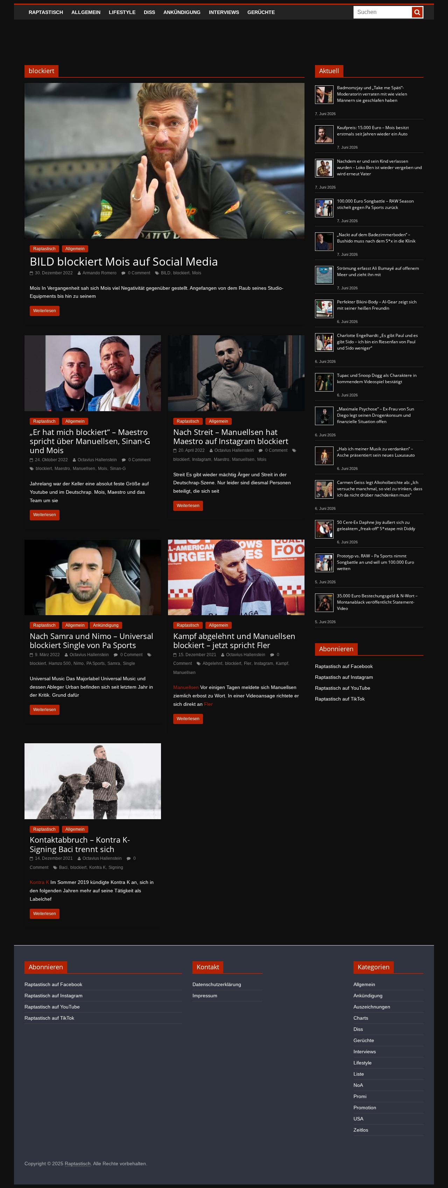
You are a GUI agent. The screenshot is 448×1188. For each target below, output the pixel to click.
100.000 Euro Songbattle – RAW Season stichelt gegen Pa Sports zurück (375, 204)
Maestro (62, 468)
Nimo (79, 663)
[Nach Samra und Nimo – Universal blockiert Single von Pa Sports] (92, 544)
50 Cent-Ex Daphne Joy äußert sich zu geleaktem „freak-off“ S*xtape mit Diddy (376, 525)
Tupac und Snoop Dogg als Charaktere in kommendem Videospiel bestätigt (376, 378)
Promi (360, 1096)
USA (358, 1119)
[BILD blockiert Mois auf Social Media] (164, 87)
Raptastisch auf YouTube (342, 688)
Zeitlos (361, 1130)
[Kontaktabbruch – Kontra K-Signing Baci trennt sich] (92, 748)
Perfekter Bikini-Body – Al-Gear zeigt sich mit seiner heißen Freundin (376, 305)
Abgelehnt (212, 663)
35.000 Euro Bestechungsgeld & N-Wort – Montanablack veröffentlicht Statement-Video (377, 602)
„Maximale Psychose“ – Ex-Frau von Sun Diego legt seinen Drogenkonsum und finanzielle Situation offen (375, 415)
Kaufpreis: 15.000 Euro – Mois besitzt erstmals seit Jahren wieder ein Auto (373, 131)
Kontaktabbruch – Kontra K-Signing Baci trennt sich (80, 844)
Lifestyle (122, 12)
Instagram (201, 459)
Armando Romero (100, 272)
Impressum (204, 995)
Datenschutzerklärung (216, 984)
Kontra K (97, 867)
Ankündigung (182, 12)
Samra (113, 663)
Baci (63, 867)
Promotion (365, 1107)
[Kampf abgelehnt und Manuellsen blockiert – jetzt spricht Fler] (236, 544)
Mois (196, 272)
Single (129, 663)
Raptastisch (46, 12)
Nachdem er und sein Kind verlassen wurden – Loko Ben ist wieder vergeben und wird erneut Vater (379, 167)
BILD (165, 272)
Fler (247, 663)
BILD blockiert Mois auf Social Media (124, 261)
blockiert (181, 272)
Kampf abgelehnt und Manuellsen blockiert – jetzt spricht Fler (234, 640)
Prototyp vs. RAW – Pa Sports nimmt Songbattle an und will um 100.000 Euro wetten (375, 562)
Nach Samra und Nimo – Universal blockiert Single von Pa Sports (91, 640)
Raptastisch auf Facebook (344, 666)
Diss (149, 12)
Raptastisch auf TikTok (340, 699)
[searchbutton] (417, 12)
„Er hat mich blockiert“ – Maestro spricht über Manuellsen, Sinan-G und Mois (90, 441)
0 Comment (138, 272)
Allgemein (85, 12)
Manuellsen (84, 468)
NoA (358, 1085)
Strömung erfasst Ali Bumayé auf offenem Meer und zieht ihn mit (378, 271)
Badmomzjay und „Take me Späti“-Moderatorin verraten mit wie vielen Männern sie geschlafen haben (372, 94)
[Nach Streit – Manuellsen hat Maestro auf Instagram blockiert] (236, 340)
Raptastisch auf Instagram (344, 677)
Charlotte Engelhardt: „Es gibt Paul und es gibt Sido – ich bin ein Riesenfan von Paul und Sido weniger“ (377, 341)
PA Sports (95, 663)
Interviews (224, 12)
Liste (359, 1074)
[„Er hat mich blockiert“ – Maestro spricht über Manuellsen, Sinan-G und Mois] (92, 340)
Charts (361, 1018)
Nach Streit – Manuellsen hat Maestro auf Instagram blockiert (230, 436)
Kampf (282, 663)
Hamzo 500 (60, 663)
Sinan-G (118, 468)
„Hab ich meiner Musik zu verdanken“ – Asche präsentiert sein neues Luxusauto (376, 452)
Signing (115, 867)
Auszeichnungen (372, 1007)
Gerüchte (261, 12)
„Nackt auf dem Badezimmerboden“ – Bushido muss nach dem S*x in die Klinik (376, 238)
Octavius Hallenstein (97, 459)
